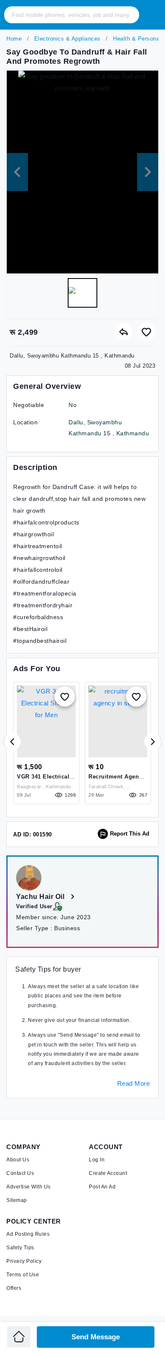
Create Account (108, 1173)
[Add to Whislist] (65, 696)
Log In (96, 1160)
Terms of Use (22, 1275)
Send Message (96, 1337)
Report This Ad (129, 833)
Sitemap (16, 1200)
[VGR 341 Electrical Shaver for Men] (46, 721)
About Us (17, 1160)
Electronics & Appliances (66, 39)
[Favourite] (146, 332)
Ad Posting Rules (28, 1234)
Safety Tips (20, 1248)
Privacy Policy (23, 1261)
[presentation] (12, 741)
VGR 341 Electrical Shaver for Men (43, 780)
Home (14, 39)
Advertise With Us (28, 1187)
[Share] (123, 332)
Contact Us (20, 1173)
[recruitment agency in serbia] (118, 721)
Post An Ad (102, 1187)
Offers (13, 1288)
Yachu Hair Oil (41, 896)
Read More (133, 1083)
